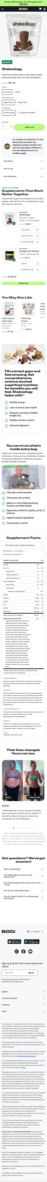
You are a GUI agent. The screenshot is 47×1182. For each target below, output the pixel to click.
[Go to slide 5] (20, 827)
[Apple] (14, 941)
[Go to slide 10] (29, 827)
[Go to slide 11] (31, 827)
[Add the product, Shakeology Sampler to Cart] (33, 313)
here (24, 1068)
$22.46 (28, 329)
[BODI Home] (23, 9)
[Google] (31, 941)
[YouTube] (30, 951)
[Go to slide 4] (18, 827)
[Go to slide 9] (28, 827)
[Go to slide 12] (33, 827)
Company (6, 1004)
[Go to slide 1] (13, 827)
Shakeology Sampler (26, 319)
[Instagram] (17, 951)
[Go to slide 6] (22, 827)
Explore (5, 991)
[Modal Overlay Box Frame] (20, 974)
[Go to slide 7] (24, 827)
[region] (23, 317)
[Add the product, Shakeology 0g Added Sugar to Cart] (13, 313)
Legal (4, 1011)
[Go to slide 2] (15, 827)
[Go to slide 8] (26, 827)
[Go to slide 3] (17, 827)
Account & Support (9, 998)
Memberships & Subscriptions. (27, 1056)
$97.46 (10, 331)
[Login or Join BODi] (44, 8)
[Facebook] (23, 951)
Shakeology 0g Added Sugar (8, 319)
